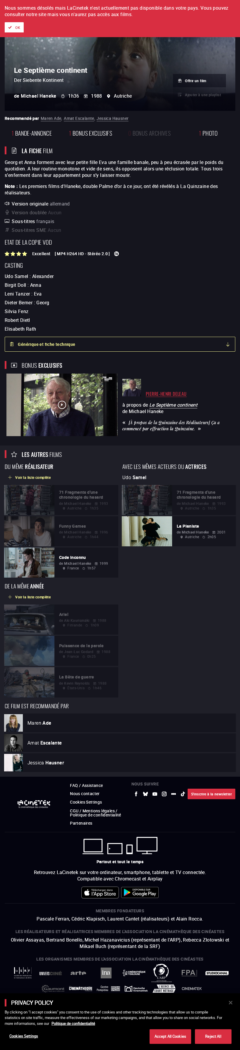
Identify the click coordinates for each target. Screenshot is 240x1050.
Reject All (213, 1036)
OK (17, 27)
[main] (120, 1021)
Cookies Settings (23, 1036)
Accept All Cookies (170, 1036)
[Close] (230, 1002)
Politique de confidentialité (73, 1023)
